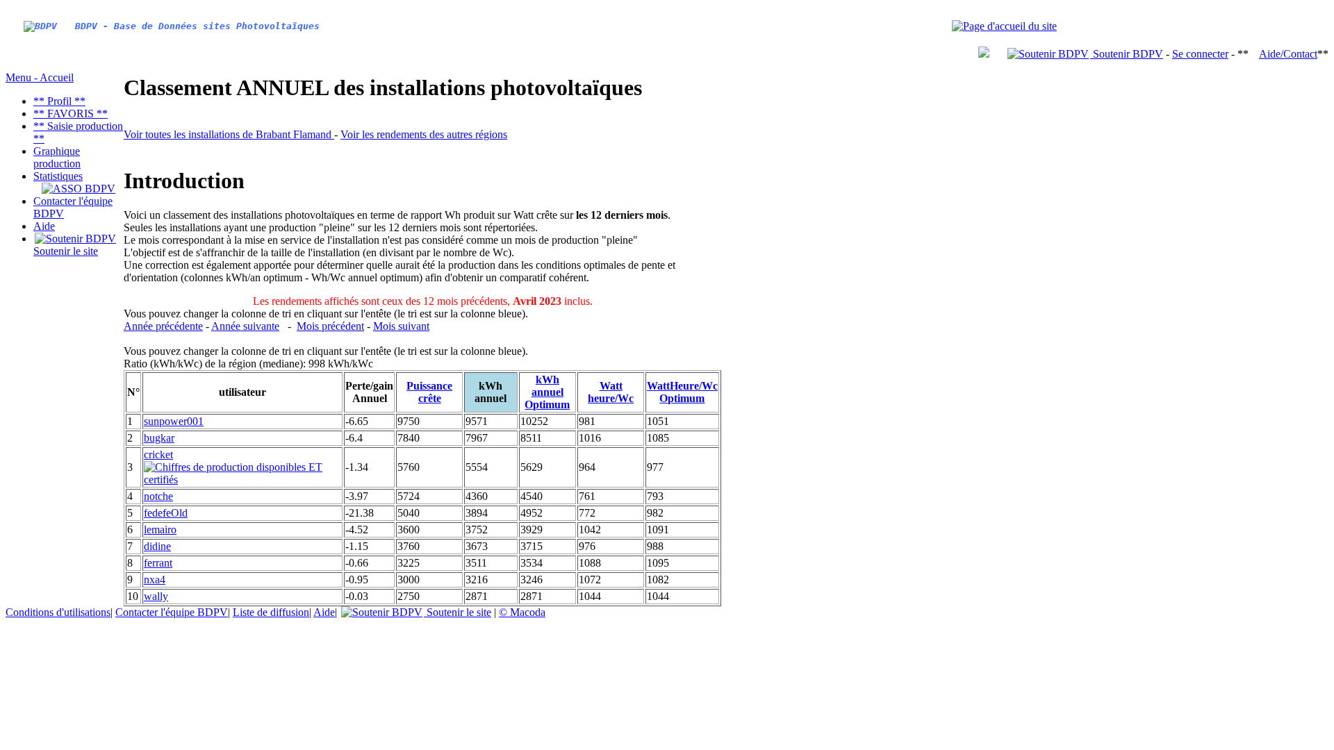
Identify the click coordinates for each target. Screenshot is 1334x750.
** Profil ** (59, 101)
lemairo (160, 529)
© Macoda (522, 612)
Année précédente (163, 326)
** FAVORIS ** (70, 113)
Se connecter (1200, 54)
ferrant (158, 563)
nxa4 (154, 579)
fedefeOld (166, 513)
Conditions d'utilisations (58, 612)
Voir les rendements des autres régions (423, 134)
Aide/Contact (1288, 54)
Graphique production (57, 157)
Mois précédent (330, 326)
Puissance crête (429, 392)
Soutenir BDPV (1126, 54)
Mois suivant (401, 326)
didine (157, 546)
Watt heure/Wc (611, 392)
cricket (158, 454)
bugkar (159, 438)
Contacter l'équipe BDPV (171, 612)
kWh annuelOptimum (547, 392)
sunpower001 (174, 421)
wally (156, 596)
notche (158, 496)
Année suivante (245, 326)
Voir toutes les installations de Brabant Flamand (229, 134)
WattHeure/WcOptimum (682, 392)
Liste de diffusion (271, 612)
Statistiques (58, 176)
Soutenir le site (65, 251)
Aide (44, 226)
